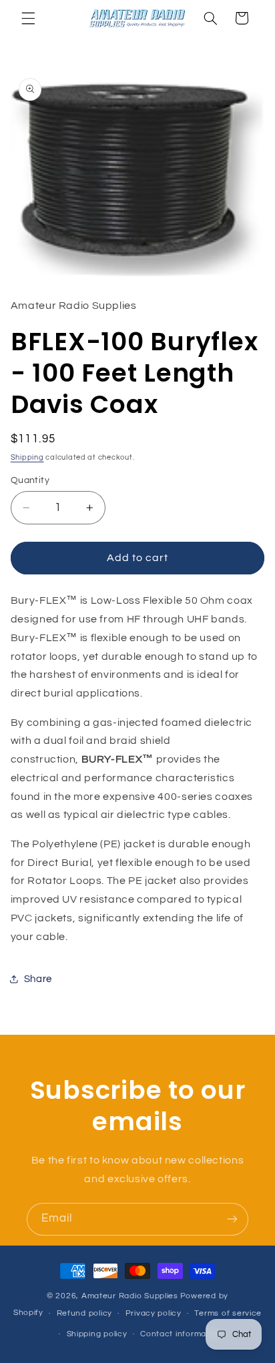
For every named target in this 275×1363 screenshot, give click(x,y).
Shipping (27, 457)
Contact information (181, 1334)
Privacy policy (153, 1313)
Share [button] (38, 979)
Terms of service (228, 1313)
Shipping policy (97, 1334)
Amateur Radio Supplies (129, 1296)
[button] (28, 18)
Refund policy (85, 1313)
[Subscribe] (232, 1219)
